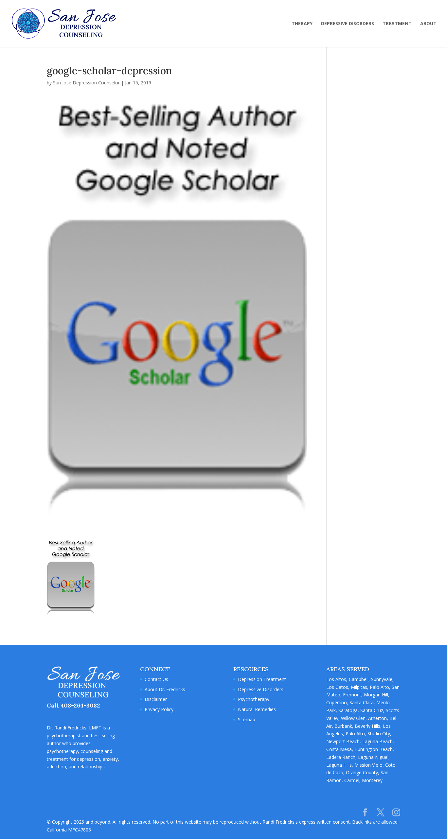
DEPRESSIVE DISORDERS (347, 23)
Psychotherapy (253, 699)
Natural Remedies (257, 709)
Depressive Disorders (260, 689)
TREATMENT (397, 23)
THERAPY (302, 23)
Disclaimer (156, 699)
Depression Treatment (262, 679)
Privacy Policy (159, 709)
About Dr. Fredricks (165, 689)
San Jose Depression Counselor (86, 82)
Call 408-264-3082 (73, 705)
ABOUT (428, 23)
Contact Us (156, 679)
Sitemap (246, 719)
